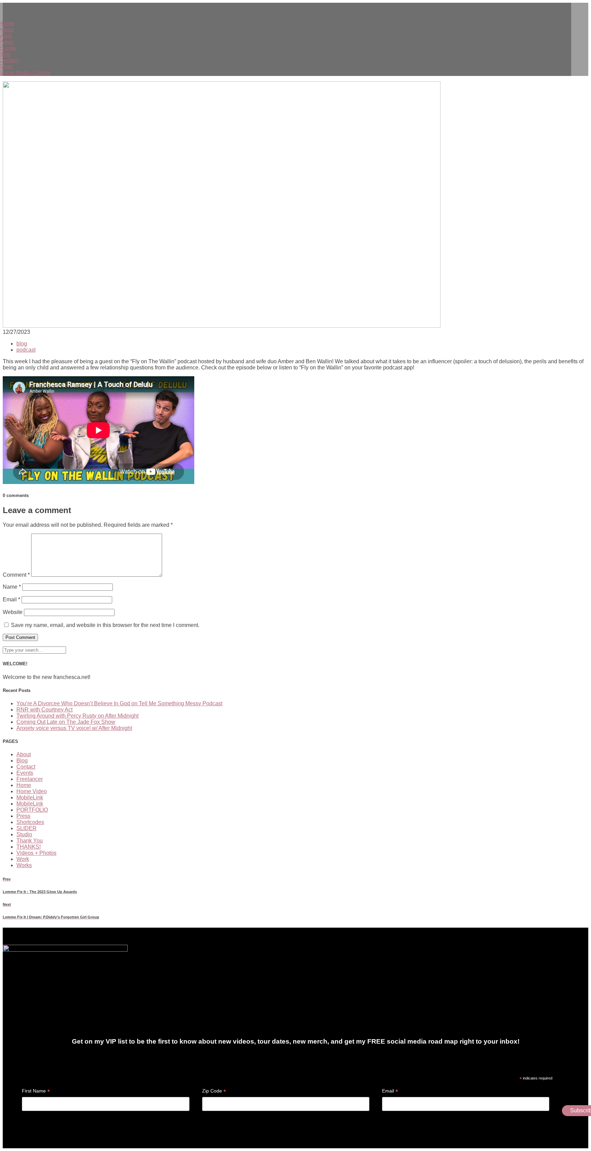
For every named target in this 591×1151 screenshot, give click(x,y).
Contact (25, 767)
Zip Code (214, 1091)
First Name (36, 1091)
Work (22, 859)
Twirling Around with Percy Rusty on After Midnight (77, 716)
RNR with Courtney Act (44, 709)
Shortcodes (30, 822)
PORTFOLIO (32, 810)
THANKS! (28, 847)
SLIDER (26, 828)
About (23, 754)
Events (24, 773)
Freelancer (29, 779)
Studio (24, 834)
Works (24, 865)
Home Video (31, 791)
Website (13, 612)
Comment (16, 575)
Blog (22, 760)
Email (11, 599)
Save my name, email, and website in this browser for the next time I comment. (105, 625)
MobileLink (29, 797)
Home (23, 785)
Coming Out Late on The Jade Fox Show (65, 722)
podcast (26, 350)
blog (21, 343)
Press (23, 816)
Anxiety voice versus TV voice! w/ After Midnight (74, 728)
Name (12, 587)
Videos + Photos (36, 853)
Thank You (29, 840)
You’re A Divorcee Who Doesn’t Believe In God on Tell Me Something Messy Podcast (119, 703)
